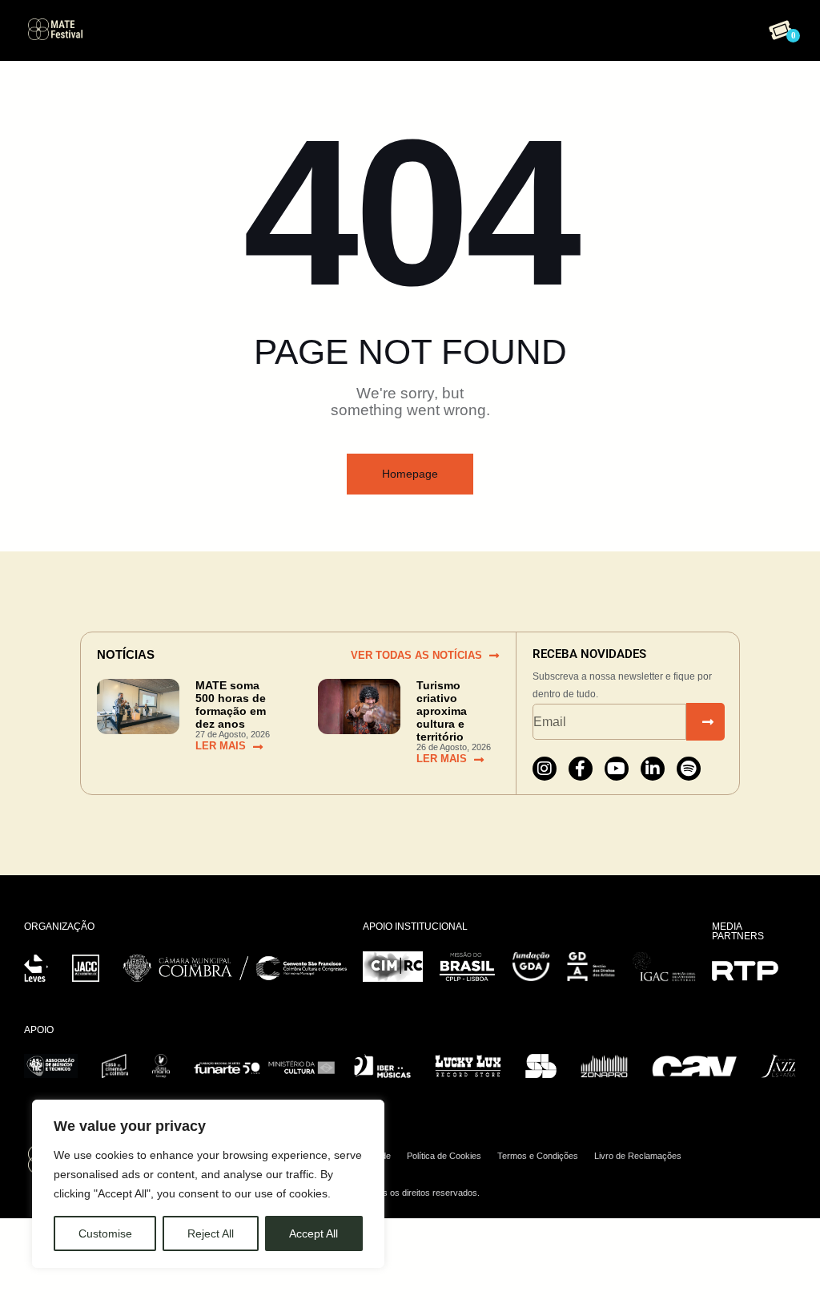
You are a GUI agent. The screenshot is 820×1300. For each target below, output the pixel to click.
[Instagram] (545, 769)
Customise (105, 1233)
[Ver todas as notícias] (494, 655)
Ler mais (220, 746)
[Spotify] (689, 769)
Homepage (410, 473)
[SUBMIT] (705, 722)
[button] (407, 27)
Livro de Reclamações (637, 1156)
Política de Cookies (444, 1156)
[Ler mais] (257, 747)
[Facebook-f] (581, 769)
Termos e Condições (537, 1156)
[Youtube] (617, 769)
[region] (208, 1184)
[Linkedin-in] (653, 769)
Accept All (313, 1233)
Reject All (210, 1233)
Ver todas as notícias (416, 655)
